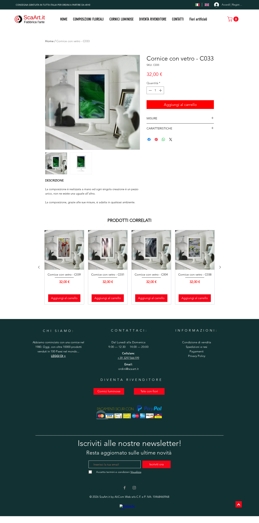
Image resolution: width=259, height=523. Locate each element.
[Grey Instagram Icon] (134, 487)
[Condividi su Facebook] (149, 139)
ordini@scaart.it (128, 369)
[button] (121, 19)
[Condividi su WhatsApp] (163, 139)
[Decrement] (149, 90)
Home (49, 41)
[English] (206, 4)
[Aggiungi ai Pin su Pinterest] (156, 139)
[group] (129, 267)
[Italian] (197, 4)
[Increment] (160, 90)
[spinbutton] (155, 90)
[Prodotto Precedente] (39, 267)
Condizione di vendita (196, 342)
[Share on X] (170, 139)
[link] (233, 19)
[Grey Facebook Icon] (124, 487)
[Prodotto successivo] (220, 267)
